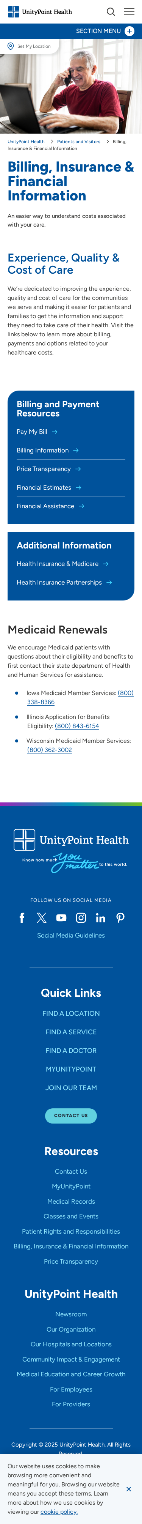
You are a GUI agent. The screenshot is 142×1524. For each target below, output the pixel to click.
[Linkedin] (101, 918)
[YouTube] (61, 918)
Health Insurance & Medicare (58, 563)
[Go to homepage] (40, 11)
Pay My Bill (33, 431)
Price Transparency (44, 469)
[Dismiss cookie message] (128, 1489)
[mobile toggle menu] (111, 11)
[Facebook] (22, 918)
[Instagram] (81, 918)
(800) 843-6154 (77, 726)
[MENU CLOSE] (129, 11)
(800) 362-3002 (49, 749)
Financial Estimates (45, 487)
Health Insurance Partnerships (60, 582)
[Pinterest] (120, 918)
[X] (42, 918)
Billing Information (43, 450)
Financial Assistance (46, 506)
